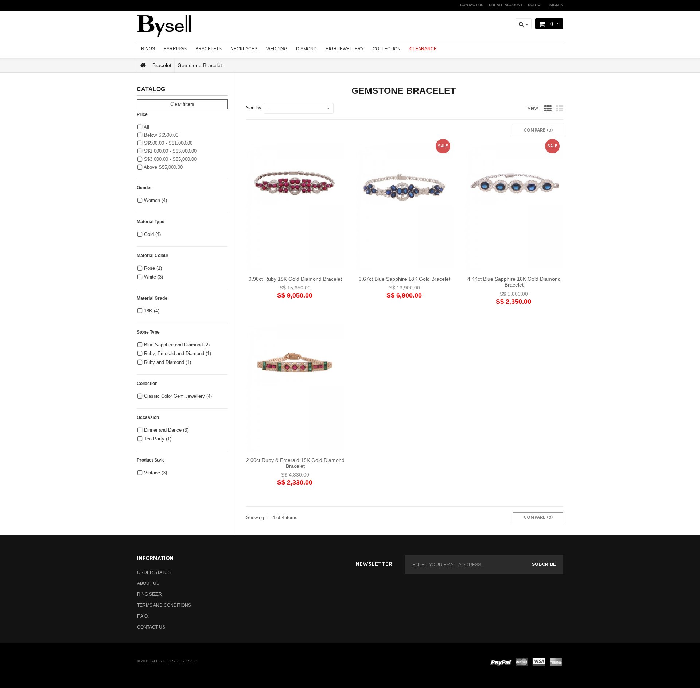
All (146, 127)
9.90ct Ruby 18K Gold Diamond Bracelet (295, 279)
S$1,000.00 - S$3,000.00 (170, 151)
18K (151, 311)
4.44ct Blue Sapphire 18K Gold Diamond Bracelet (514, 282)
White (153, 277)
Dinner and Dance (166, 430)
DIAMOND (306, 48)
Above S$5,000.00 (163, 167)
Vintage (155, 472)
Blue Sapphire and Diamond (177, 344)
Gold (152, 234)
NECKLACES (243, 48)
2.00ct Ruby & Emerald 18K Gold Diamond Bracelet (295, 463)
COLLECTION (387, 48)
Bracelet (161, 65)
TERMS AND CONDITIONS (164, 605)
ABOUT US (148, 583)
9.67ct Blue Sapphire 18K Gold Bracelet (404, 279)
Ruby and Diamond (167, 362)
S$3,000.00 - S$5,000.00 (170, 159)
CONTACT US (471, 5)
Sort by (253, 107)
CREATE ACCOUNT (505, 5)
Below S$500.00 (160, 135)
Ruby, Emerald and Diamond (177, 353)
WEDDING (276, 48)
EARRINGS (175, 48)
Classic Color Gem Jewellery (178, 396)
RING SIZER (149, 594)
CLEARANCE (423, 48)
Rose (153, 268)
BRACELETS (208, 48)
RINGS (148, 48)
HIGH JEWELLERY (345, 48)
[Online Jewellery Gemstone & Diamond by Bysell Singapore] (164, 25)
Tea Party (157, 439)
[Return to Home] (143, 65)
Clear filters (182, 104)
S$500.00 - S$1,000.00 (167, 143)
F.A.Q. (143, 616)
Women (155, 200)
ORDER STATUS (154, 572)
